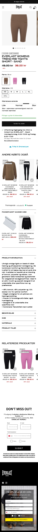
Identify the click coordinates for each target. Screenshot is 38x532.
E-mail (22, 423)
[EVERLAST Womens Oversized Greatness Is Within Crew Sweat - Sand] (9, 171)
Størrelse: (7, 88)
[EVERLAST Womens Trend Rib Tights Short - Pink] (26, 359)
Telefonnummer (11, 432)
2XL (5, 96)
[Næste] (29, 2)
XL (29, 91)
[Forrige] (9, 2)
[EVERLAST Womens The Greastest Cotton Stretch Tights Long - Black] (26, 171)
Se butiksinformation (11, 140)
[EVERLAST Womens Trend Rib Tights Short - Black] (9, 359)
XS (5, 91)
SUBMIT (19, 448)
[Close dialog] (35, 487)
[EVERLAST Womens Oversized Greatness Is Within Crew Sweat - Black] (26, 223)
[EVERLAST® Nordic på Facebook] (3, 483)
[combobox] (10, 436)
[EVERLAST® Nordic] (19, 7)
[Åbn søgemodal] (30, 7)
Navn (8, 423)
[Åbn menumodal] (3, 7)
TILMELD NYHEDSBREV (18, 519)
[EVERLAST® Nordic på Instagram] (6, 483)
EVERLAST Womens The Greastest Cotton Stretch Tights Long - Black (26, 189)
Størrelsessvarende (10, 101)
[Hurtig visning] (14, 180)
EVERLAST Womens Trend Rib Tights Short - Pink (26, 375)
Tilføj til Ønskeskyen (20, 146)
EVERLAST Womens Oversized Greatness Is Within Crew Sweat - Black (26, 237)
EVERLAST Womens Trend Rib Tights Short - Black (9, 375)
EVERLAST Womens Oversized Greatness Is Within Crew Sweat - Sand (9, 189)
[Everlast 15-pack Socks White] (10, 223)
